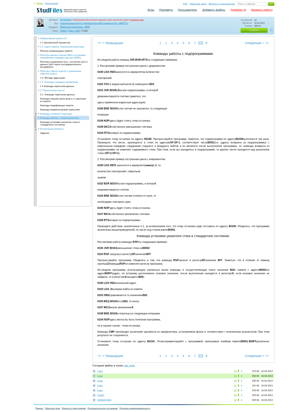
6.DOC (100, 395)
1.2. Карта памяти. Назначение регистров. (62, 46)
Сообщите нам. (137, 20)
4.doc (100, 385)
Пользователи (187, 10)
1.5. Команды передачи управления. (59, 82)
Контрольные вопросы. (52, 128)
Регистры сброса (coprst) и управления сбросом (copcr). (60, 72)
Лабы (63, 30)
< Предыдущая (113, 43)
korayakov (66, 19)
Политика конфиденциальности (134, 408)
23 (235, 371)
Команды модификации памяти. (57, 105)
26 (235, 380)
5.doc (100, 390)
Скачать (254, 30)
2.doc (100, 376)
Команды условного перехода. (56, 113)
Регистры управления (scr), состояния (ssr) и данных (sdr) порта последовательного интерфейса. (64, 64)
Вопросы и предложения (222, 4)
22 (235, 395)
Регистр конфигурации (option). (56, 51)
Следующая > (254, 43)
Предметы (166, 10)
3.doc (100, 380)
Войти (40, 3)
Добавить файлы (213, 10)
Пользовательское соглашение (102, 408)
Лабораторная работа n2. (53, 38)
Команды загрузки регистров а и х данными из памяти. (63, 99)
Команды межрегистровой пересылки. (60, 109)
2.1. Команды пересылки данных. (57, 94)
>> (267, 43)
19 (235, 400)
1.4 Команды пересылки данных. (57, 86)
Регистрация (51, 3)
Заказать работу (262, 10)
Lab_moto (74, 30)
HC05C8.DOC (104, 400)
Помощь (39, 408)
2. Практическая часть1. (52, 90)
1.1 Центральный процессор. (55, 42)
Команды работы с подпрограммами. (60, 118)
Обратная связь (198, 4)
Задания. (45, 133)
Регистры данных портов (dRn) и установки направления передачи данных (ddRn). (63, 56)
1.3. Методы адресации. (53, 77)
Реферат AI (238, 10)
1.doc (100, 371)
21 (235, 385)
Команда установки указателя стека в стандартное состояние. (60, 123)
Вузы (151, 10)
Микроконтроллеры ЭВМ (75, 27)
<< (99, 43)
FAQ (185, 4)
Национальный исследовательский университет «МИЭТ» (94, 23)
